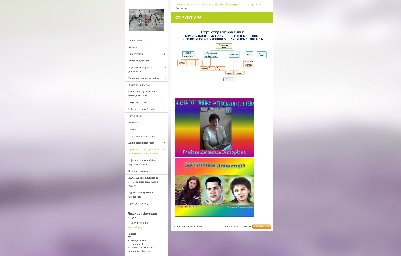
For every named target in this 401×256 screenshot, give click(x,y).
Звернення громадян (140, 171)
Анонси (132, 47)
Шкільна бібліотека (139, 84)
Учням (132, 129)
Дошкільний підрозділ (141, 142)
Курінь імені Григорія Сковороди (140, 194)
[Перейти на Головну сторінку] (146, 16)
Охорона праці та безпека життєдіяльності (142, 93)
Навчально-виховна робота (143, 78)
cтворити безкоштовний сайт (238, 227)
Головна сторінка (138, 40)
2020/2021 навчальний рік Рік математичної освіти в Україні (143, 181)
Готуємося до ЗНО (138, 102)
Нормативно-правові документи (140, 69)
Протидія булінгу (138, 203)
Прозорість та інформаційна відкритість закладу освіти (144, 151)
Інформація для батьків (141, 109)
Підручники (135, 115)
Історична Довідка (139, 60)
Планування (135, 53)
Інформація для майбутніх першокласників (143, 162)
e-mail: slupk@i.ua (137, 227)
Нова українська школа (141, 135)
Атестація (133, 122)
